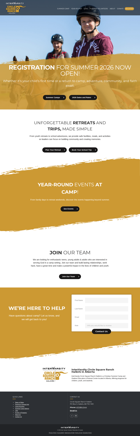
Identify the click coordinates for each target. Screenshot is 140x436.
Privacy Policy (53, 433)
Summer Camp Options (22, 408)
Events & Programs (21, 412)
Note (76, 325)
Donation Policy (87, 433)
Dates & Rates (19, 402)
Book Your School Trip (82, 150)
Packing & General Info (22, 404)
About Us (18, 415)
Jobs (16, 410)
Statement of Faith (70, 433)
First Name (79, 300)
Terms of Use (78, 433)
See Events (68, 209)
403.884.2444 (81, 407)
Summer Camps (53, 97)
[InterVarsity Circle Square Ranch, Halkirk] (16, 7)
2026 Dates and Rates (81, 97)
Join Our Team (68, 277)
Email (77, 317)
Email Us (73, 411)
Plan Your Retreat (53, 150)
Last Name (79, 309)
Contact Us (18, 417)
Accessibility (60, 433)
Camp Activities (19, 406)
